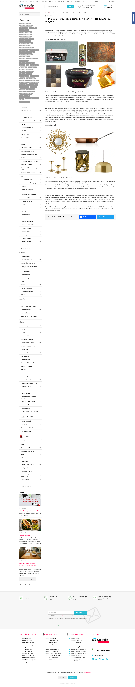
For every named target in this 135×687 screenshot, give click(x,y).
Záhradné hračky (25, 231)
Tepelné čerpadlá (26, 421)
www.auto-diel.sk (75, 638)
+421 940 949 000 (87, 7)
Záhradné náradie (26, 241)
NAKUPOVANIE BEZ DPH (34, 1)
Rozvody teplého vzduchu (28, 401)
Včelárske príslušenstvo (27, 218)
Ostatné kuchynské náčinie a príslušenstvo (29, 317)
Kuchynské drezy (25, 313)
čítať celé (25, 515)
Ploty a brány (24, 461)
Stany (22, 208)
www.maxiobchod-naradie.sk (78, 651)
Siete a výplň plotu (26, 201)
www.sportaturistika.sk (28, 657)
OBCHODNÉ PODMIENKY (48, 1)
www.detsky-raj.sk (27, 640)
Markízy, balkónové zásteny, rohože (29, 168)
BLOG (83, 1)
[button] (54, 662)
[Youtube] (104, 660)
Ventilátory (24, 424)
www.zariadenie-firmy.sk (77, 663)
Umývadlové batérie (26, 288)
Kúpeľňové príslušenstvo (28, 263)
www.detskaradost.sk (28, 642)
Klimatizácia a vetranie (27, 343)
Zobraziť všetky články (26, 579)
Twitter (104, 217)
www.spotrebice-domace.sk (53, 653)
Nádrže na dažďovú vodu (28, 173)
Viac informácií (87, 672)
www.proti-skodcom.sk (52, 648)
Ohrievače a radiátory (27, 366)
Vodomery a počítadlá (27, 428)
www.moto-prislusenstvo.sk (78, 653)
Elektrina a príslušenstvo (28, 448)
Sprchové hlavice (25, 274)
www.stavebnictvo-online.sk (78, 649)
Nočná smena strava (25, 535)
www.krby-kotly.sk (76, 648)
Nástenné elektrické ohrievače (29, 363)
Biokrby (23, 329)
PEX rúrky (23, 186)
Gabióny (23, 144)
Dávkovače (24, 303)
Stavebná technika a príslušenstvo (26, 475)
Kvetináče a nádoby (26, 164)
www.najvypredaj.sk (51, 642)
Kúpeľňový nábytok (26, 260)
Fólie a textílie (25, 137)
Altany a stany (25, 114)
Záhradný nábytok (26, 238)
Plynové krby (24, 376)
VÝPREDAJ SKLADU (26, 110)
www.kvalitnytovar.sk (52, 640)
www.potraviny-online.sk (28, 659)
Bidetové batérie (25, 256)
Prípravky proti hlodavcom (28, 194)
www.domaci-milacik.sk (28, 646)
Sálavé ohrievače (25, 408)
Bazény (23, 124)
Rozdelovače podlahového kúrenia (28, 397)
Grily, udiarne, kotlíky (27, 148)
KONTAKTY (78, 1)
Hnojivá (23, 158)
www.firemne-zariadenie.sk (78, 655)
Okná (22, 454)
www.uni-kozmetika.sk (52, 657)
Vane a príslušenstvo (27, 291)
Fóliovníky (23, 141)
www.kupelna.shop (27, 649)
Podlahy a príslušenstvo (27, 464)
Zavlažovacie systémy (27, 221)
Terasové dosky (25, 214)
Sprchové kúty (25, 278)
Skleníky (23, 204)
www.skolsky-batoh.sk (28, 655)
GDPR (72, 1)
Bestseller (24, 107)
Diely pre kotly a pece (27, 339)
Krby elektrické (25, 356)
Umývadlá (24, 285)
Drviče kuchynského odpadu (28, 306)
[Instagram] (100, 660)
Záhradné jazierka (26, 235)
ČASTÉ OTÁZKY (23, 1)
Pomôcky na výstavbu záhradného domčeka (27, 190)
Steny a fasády (25, 479)
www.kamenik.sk (26, 638)
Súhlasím (73, 677)
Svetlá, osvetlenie (26, 486)
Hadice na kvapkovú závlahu (29, 154)
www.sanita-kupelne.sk (28, 653)
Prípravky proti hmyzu (27, 198)
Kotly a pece (24, 349)
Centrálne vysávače (26, 441)
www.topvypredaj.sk (52, 644)
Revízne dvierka (25, 393)
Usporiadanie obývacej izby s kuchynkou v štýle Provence (27, 564)
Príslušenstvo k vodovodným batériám (29, 267)
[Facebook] (93, 660)
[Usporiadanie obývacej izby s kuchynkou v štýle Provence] (30, 553)
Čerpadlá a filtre (25, 336)
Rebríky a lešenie (25, 468)
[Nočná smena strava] (30, 525)
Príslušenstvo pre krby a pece (29, 383)
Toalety (23, 281)
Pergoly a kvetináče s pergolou (29, 183)
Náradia (23, 176)
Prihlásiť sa (79, 613)
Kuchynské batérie (26, 309)
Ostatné (23, 369)
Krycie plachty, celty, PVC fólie (29, 161)
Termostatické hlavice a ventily (28, 417)
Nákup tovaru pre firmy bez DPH (28, 511)
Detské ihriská (25, 134)
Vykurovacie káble (26, 431)
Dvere (22, 444)
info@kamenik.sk (98, 655)
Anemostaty (24, 326)
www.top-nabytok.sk (52, 646)
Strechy (23, 483)
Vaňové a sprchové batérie (28, 295)
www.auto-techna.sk (76, 640)
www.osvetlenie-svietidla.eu (54, 655)
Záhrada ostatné (26, 245)
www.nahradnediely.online (78, 657)
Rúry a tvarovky (25, 405)
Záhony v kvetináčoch (27, 225)
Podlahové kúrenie (26, 380)
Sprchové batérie (25, 271)
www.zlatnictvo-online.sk (29, 661)
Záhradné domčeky (26, 228)
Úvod (46, 13)
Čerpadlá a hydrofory (27, 127)
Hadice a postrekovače (27, 151)
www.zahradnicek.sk (51, 659)
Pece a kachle (24, 373)
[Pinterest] (107, 660)
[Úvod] (31, 6)
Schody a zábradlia (26, 471)
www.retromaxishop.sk (52, 649)
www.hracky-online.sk (28, 648)
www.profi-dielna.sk (76, 644)
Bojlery (23, 332)
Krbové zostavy (25, 359)
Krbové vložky (25, 353)
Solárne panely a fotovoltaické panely (29, 412)
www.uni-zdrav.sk (75, 659)
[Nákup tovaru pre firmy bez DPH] (30, 501)
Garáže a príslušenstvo (27, 451)
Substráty (24, 211)
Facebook (85, 217)
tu (73, 683)
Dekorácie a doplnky (26, 131)
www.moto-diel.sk (76, 642)
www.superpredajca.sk (52, 651)
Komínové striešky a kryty (28, 346)
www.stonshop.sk (27, 651)
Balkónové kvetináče (26, 117)
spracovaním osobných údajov (64, 615)
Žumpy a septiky (25, 248)
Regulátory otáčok (26, 386)
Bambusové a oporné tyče (28, 121)
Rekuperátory (25, 390)
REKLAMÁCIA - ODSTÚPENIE (62, 1)
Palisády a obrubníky (26, 179)
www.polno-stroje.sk (76, 646)
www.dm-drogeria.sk (52, 638)
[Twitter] (97, 660)
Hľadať (71, 6)
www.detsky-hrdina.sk (28, 644)
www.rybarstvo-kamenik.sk (29, 663)
